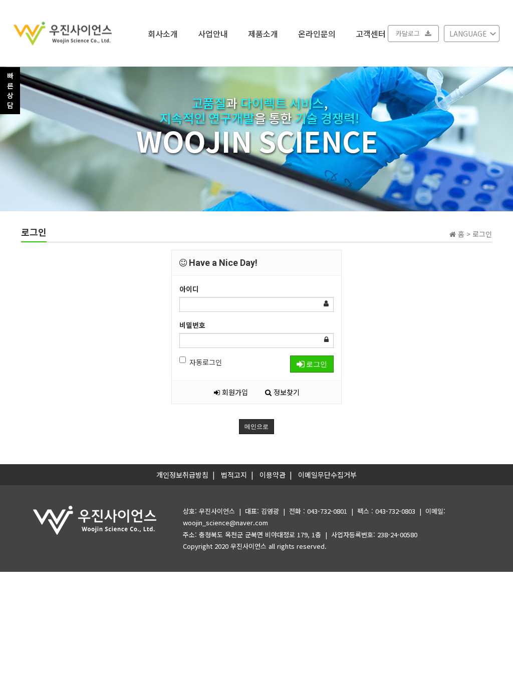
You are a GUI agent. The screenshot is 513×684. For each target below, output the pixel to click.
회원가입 (234, 392)
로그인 (316, 364)
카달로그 (408, 33)
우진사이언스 (248, 546)
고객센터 (371, 33)
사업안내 (213, 33)
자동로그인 (205, 362)
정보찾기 (286, 392)
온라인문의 (317, 33)
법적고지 (234, 475)
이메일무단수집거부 (327, 475)
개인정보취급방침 (182, 475)
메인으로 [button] (256, 426)
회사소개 (163, 33)
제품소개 (263, 33)
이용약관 (273, 475)
